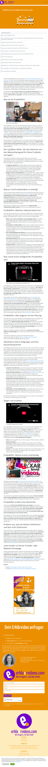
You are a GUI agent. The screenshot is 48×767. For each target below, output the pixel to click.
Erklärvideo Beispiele (12, 542)
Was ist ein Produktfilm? (8, 35)
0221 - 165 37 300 (25, 754)
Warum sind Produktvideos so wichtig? (12, 42)
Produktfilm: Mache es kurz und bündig (12, 59)
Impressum (24, 739)
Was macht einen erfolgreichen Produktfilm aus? (15, 48)
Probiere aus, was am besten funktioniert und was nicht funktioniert (21, 65)
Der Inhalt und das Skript (28, 434)
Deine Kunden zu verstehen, (35, 372)
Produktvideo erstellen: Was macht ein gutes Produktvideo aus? (24, 745)
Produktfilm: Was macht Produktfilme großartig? (24, 568)
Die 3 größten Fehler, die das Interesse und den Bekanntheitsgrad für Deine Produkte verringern (22, 39)
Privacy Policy (32, 704)
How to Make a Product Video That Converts (21, 567)
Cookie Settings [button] (6, 764)
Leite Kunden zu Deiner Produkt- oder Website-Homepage (17, 68)
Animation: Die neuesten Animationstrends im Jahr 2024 (24, 748)
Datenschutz (24, 740)
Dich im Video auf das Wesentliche (35, 361)
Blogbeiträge (24, 743)
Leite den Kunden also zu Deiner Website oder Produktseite (24, 559)
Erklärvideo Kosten (26, 312)
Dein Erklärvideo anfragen (9, 71)
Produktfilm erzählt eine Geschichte (11, 62)
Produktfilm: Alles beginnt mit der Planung (13, 51)
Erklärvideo (27, 194)
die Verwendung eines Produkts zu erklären (29, 481)
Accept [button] (12, 764)
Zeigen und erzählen (7, 56)
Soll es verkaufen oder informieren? (28, 337)
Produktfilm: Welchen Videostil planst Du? (13, 45)
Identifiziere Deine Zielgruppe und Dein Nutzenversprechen (17, 54)
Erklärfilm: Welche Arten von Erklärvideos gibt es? (24, 747)
